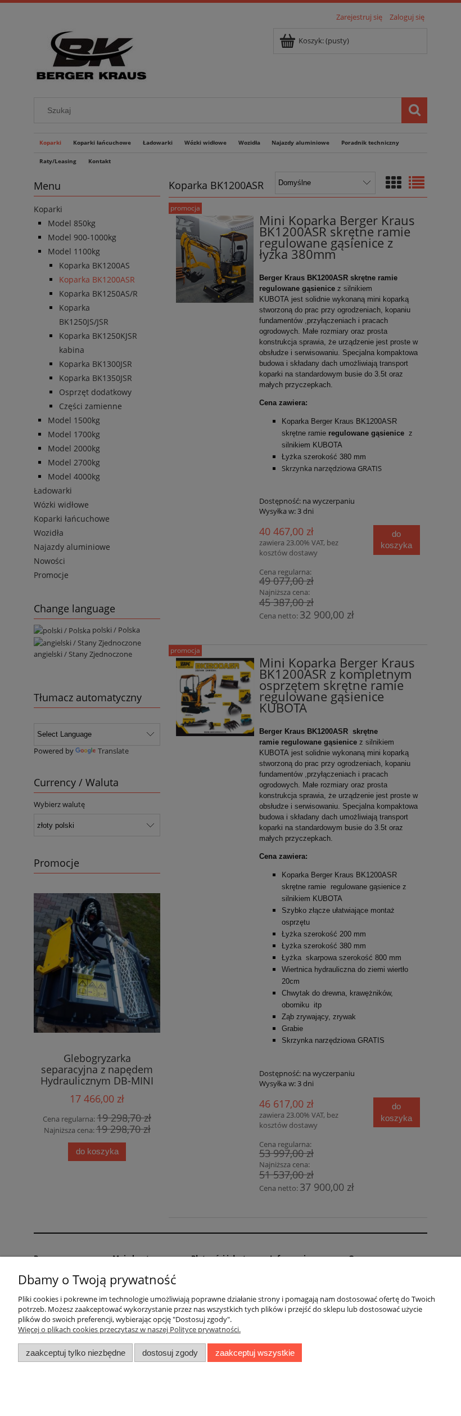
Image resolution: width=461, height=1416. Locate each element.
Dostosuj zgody (170, 1352)
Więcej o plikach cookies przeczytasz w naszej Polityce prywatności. (129, 1329)
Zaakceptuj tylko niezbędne (75, 1352)
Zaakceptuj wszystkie (255, 1352)
